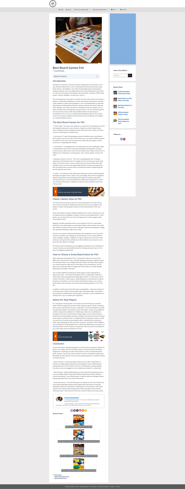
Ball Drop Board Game (60, 478)
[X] (77, 410)
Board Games (58, 475)
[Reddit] (83, 410)
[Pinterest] (74, 410)
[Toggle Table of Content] (96, 76)
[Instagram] (80, 410)
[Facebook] (71, 410)
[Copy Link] (85, 410)
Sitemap (118, 486)
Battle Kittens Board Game (61, 476)
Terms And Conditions (102, 486)
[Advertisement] (122, 39)
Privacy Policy (92, 486)
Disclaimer (112, 486)
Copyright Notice (84, 486)
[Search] (130, 75)
